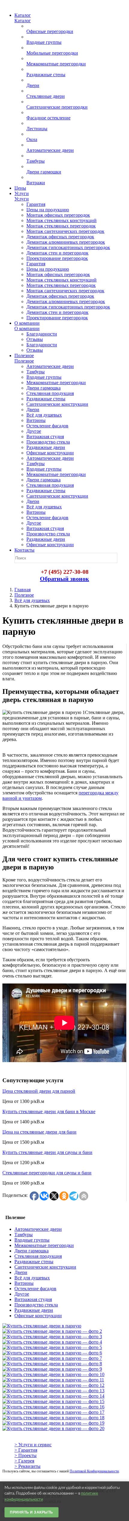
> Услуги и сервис (33, 1444)
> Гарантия (25, 1450)
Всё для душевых (32, 600)
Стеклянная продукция (38, 1256)
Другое (21, 1294)
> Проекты (25, 1455)
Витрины (24, 1283)
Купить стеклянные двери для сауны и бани (47, 1152)
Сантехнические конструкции (45, 1267)
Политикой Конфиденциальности (94, 1471)
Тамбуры (23, 1234)
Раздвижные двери (33, 1310)
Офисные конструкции (38, 1315)
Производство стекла (36, 1304)
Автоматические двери (38, 1229)
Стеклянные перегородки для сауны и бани (47, 1172)
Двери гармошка (31, 1250)
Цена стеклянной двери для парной (38, 1091)
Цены (20, 188)
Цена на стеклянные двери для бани (39, 1131)
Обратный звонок (64, 578)
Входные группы (32, 1239)
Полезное (24, 595)
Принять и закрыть (31, 1512)
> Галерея (24, 1460)
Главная (22, 589)
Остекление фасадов (35, 1288)
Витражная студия (33, 1299)
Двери (20, 1272)
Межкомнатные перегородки (44, 1245)
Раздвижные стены (33, 1261)
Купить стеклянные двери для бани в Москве (48, 1111)
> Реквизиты (27, 1466)
